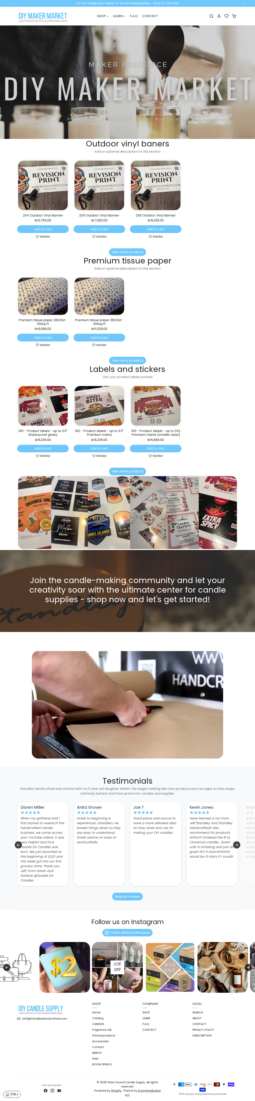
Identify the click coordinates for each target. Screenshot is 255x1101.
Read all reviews (127, 896)
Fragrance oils (102, 1030)
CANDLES (98, 1024)
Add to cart (43, 229)
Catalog (97, 1018)
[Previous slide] (17, 186)
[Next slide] (237, 186)
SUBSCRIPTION (202, 1036)
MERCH (97, 1053)
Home (96, 1013)
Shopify (116, 1091)
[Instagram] (52, 1090)
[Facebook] (45, 1090)
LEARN (146, 1018)
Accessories (100, 1041)
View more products (127, 252)
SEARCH (197, 1013)
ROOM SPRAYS (102, 1065)
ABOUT (197, 1018)
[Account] (219, 16)
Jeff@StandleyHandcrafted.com (44, 1019)
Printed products (103, 1036)
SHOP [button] (101, 16)
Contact (98, 1047)
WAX (95, 1059)
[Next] (46, 310)
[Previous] (40, 310)
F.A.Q (133, 16)
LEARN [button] (118, 16)
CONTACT (150, 16)
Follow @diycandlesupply (130, 932)
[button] (211, 16)
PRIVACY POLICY (203, 1030)
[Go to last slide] (18, 845)
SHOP (146, 1013)
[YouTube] (59, 1090)
